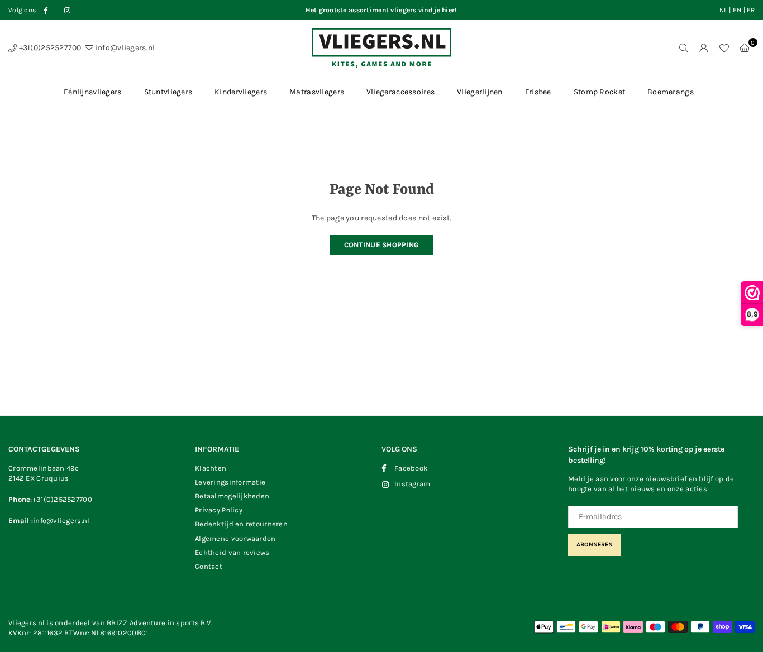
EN (737, 10)
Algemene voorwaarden (235, 538)
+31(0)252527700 (49, 47)
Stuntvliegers (168, 92)
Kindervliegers (240, 92)
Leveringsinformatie (230, 482)
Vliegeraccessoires (400, 92)
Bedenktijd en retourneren (241, 524)
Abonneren (594, 544)
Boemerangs (670, 92)
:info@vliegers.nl (59, 520)
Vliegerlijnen (480, 92)
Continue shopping (381, 245)
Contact (208, 566)
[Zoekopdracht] (684, 48)
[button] (745, 48)
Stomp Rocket (599, 92)
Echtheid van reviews (232, 552)
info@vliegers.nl (124, 47)
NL (723, 10)
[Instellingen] (704, 48)
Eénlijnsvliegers (92, 92)
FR (751, 10)
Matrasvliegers (316, 92)
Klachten (210, 468)
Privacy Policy (218, 510)
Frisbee (538, 92)
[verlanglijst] (724, 48)
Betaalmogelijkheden (232, 496)
